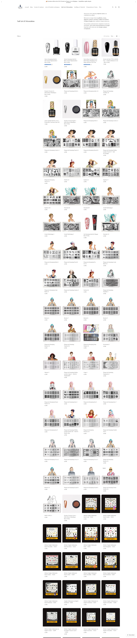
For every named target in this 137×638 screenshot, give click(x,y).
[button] (112, 36)
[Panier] (118, 7)
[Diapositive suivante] (135, 1)
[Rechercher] (112, 7)
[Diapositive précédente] (1, 1)
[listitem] (100, 7)
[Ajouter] (59, 54)
